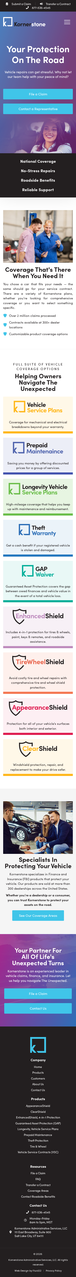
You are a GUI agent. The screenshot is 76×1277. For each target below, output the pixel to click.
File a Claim (38, 1173)
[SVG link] (24, 21)
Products (38, 1072)
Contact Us (38, 1090)
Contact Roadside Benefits (38, 1196)
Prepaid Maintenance (38, 1135)
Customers (38, 1078)
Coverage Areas (38, 1191)
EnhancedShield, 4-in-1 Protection (38, 1117)
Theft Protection (38, 1140)
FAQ (38, 1179)
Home (38, 1067)
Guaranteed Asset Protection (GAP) (38, 1123)
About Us (38, 1084)
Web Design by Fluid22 (28, 1270)
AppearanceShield (38, 1106)
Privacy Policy (54, 1270)
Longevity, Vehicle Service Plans (38, 1129)
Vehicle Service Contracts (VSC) (38, 1152)
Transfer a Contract (38, 1185)
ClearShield (38, 1112)
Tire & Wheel (38, 1146)
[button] (67, 22)
